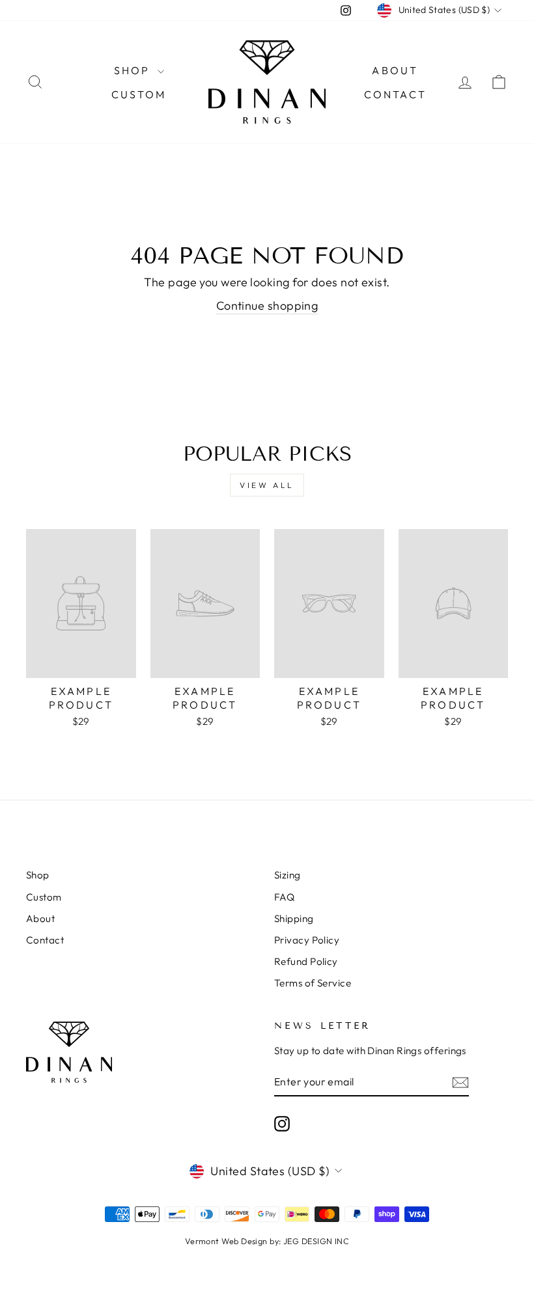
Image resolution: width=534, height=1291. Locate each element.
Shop (134, 70)
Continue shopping (267, 305)
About (395, 70)
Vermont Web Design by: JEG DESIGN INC (267, 1241)
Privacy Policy (306, 940)
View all (267, 485)
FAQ (284, 897)
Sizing (287, 875)
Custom (138, 94)
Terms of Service (312, 983)
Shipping (294, 918)
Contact (395, 94)
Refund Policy (306, 961)
